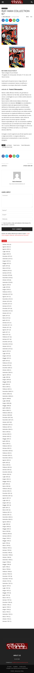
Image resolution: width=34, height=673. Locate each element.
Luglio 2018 (5, 287)
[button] (2, 2)
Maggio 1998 (6, 564)
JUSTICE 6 (4, 165)
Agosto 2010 (6, 351)
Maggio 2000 (6, 529)
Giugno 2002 (6, 479)
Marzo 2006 (6, 431)
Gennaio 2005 (6, 448)
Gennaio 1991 (6, 621)
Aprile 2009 (5, 384)
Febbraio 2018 (6, 292)
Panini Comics (17, 145)
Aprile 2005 (5, 441)
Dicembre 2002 (6, 472)
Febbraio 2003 (6, 467)
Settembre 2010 (7, 348)
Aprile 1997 (5, 595)
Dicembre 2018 (6, 275)
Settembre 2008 (7, 396)
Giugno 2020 (6, 254)
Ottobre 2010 (6, 346)
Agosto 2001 (6, 498)
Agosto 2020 (6, 249)
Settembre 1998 (7, 559)
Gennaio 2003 (6, 469)
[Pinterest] (10, 20)
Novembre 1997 (7, 578)
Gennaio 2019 (6, 273)
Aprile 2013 (5, 315)
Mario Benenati (6, 16)
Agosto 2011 (6, 329)
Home (3, 6)
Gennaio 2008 (6, 415)
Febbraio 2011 (6, 337)
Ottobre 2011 (6, 327)
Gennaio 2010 (6, 365)
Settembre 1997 (7, 583)
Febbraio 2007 (6, 427)
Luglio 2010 (5, 353)
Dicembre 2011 (6, 325)
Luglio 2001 (5, 500)
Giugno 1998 (6, 562)
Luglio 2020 (5, 251)
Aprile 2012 (5, 320)
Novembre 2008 (7, 391)
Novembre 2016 (7, 299)
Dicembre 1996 (6, 602)
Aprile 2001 (5, 507)
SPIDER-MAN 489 (27, 165)
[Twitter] (6, 20)
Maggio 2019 (6, 263)
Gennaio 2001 (6, 514)
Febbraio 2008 (6, 412)
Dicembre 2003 (6, 455)
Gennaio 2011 (6, 339)
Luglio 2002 (5, 476)
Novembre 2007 (7, 420)
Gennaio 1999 (6, 550)
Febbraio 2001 (6, 512)
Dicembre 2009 (6, 367)
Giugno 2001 (6, 503)
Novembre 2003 (7, 457)
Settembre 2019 (7, 258)
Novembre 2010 (7, 344)
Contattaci (15, 666)
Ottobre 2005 (6, 436)
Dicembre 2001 (6, 493)
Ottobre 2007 (6, 422)
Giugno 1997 (6, 590)
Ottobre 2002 (6, 474)
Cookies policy (22, 666)
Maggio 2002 (6, 481)
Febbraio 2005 (6, 446)
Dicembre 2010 (6, 341)
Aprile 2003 (5, 462)
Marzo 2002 (6, 486)
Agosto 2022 (6, 247)
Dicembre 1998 (6, 552)
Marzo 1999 (6, 545)
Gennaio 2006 (6, 434)
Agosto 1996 (6, 607)
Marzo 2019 (6, 268)
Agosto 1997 (6, 585)
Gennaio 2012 (6, 322)
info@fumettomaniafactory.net (20, 662)
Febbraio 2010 (6, 363)
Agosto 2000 (6, 521)
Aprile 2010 (5, 360)
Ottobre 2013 (6, 313)
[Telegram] (17, 20)
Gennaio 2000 (6, 536)
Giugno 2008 (6, 403)
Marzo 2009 (6, 386)
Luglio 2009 (5, 377)
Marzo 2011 (6, 334)
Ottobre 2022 (6, 244)
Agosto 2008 (6, 398)
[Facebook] (3, 20)
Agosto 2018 (6, 284)
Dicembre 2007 (6, 417)
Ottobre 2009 (6, 370)
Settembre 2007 (7, 424)
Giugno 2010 (6, 356)
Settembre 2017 (7, 294)
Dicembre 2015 (6, 303)
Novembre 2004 (7, 450)
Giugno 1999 (6, 538)
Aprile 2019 (5, 265)
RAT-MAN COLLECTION (7, 147)
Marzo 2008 (6, 410)
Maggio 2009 (6, 382)
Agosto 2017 (6, 296)
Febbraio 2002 (6, 488)
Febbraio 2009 (6, 389)
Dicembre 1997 (6, 576)
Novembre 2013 (7, 311)
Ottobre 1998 (6, 557)
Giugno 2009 (6, 379)
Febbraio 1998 (6, 571)
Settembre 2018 (7, 282)
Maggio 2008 (6, 405)
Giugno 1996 (6, 609)
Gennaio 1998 (6, 574)
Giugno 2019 (6, 261)
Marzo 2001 (6, 510)
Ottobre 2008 (6, 393)
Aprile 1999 (5, 543)
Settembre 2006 (7, 429)
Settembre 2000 (7, 519)
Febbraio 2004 (6, 453)
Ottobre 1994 (6, 619)
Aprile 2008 (5, 408)
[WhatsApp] (14, 20)
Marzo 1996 (6, 612)
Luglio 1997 (5, 588)
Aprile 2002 (5, 484)
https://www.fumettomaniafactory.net (17, 183)
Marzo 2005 (6, 443)
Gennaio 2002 (6, 491)
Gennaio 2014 (6, 306)
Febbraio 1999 (6, 548)
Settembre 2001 (7, 495)
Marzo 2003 (6, 465)
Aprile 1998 (5, 567)
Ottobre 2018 (6, 280)
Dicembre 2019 (6, 256)
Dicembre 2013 (6, 308)
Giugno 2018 (6, 289)
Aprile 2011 (5, 332)
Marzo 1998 (6, 569)
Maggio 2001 (6, 505)
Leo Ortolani (9, 145)
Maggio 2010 (6, 358)
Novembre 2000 (7, 517)
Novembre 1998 (7, 555)
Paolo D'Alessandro (25, 145)
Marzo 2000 (6, 531)
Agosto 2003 (6, 460)
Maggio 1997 (6, 593)
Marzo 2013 (6, 318)
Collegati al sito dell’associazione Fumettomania (17, 668)
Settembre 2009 (7, 372)
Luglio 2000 (5, 524)
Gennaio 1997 (6, 600)
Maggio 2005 (6, 439)
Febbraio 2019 (6, 270)
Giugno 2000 (6, 526)
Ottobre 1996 (6, 604)
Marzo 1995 (6, 616)
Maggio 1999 (6, 540)
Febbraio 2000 (6, 533)
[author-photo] (17, 179)
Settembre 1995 (7, 614)
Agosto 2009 (6, 375)
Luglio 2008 (5, 401)
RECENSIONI (8, 6)
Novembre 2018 (7, 277)
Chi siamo (9, 666)
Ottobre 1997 (6, 581)
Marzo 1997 (6, 597)
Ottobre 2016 (6, 301)
